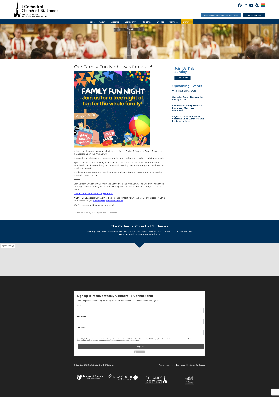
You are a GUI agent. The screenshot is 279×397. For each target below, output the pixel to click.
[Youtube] (251, 5)
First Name (81, 316)
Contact (173, 22)
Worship (115, 22)
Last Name (81, 327)
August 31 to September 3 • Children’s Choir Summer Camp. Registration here (188, 118)
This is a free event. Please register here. (93, 193)
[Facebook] (240, 5)
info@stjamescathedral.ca (147, 234)
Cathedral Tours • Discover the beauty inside (187, 98)
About (102, 22)
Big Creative (200, 365)
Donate (187, 22)
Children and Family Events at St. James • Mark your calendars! (187, 107)
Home (91, 22)
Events (160, 22)
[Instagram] (245, 5)
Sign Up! (140, 347)
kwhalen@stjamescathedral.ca (108, 201)
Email (79, 305)
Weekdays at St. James (184, 91)
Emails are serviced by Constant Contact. (128, 340)
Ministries (146, 22)
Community (130, 22)
